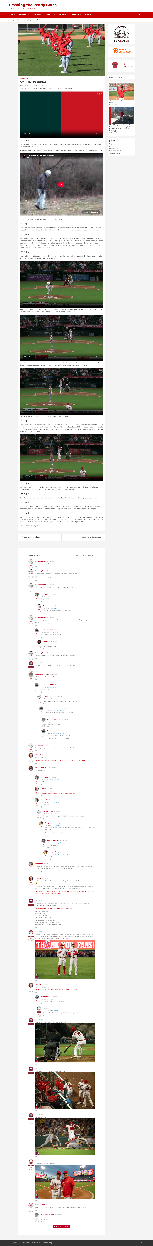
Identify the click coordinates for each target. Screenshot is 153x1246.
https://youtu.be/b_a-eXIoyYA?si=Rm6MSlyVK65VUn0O (53, 908)
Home (13, 15)
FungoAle (44, 594)
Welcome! (23, 15)
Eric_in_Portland (41, 767)
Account (76, 15)
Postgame (24, 79)
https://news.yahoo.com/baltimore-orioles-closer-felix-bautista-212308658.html (61, 760)
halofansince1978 (47, 630)
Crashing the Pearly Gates (33, 5)
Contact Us (64, 15)
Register (88, 15)
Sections (36, 15)
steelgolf (46, 641)
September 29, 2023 (26, 85)
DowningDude (40, 561)
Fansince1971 (48, 811)
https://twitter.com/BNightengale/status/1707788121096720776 (56, 989)
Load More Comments (61, 1226)
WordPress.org (114, 153)
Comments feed (115, 151)
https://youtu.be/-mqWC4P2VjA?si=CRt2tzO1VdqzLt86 (58, 793)
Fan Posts (49, 15)
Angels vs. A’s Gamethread (31, 537)
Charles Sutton (38, 85)
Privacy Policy (47, 1243)
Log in (111, 146)
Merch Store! (127, 66)
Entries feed (113, 148)
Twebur (38, 755)
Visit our (125, 64)
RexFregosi (45, 996)
